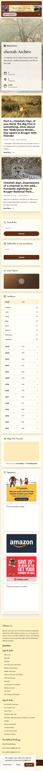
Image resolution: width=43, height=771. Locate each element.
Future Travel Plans (10, 668)
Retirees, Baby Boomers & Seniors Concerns (19, 718)
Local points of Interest (12, 685)
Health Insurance (10, 671)
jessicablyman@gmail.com (11, 748)
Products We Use (10, 714)
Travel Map (20, 463)
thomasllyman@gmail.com (11, 752)
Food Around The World (12, 665)
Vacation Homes (10, 734)
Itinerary (7, 681)
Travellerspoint (31, 463)
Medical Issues (9, 688)
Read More (7, 152)
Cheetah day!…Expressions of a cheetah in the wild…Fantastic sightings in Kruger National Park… (21, 187)
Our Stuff (7, 691)
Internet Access (9, 678)
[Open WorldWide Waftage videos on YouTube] (21, 281)
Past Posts (8, 711)
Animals (7, 658)
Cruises (6, 661)
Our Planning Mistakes (11, 694)
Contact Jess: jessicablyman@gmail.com (11, 3)
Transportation (9, 727)
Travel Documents (10, 731)
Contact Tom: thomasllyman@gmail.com (31, 3)
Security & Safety (10, 724)
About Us (7, 655)
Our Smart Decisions (11, 704)
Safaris (6, 721)
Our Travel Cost (9, 708)
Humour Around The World (13, 675)
